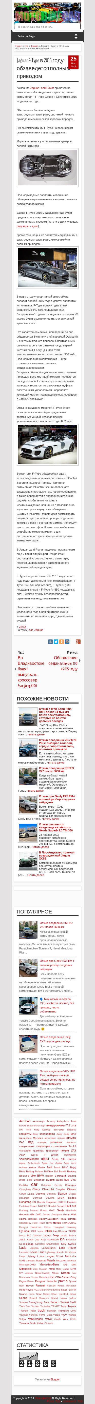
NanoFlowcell (42, 1273)
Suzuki (64, 1302)
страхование (59, 1146)
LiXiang (31, 1256)
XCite (73, 1319)
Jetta (22, 1239)
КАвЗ (36, 1129)
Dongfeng (25, 1201)
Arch (73, 1163)
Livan (22, 1256)
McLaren (61, 1260)
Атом (73, 1121)
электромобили (29, 1158)
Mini (73, 1264)
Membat (71, 1260)
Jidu (37, 1239)
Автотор (51, 1121)
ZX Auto (48, 1323)
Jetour (72, 1235)
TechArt (35, 1306)
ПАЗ (21, 1142)
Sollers (72, 1298)
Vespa (56, 1315)
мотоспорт (50, 1138)
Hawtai (72, 1218)
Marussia (30, 1260)
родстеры (23, 226)
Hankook (32, 1219)
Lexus (33, 1252)
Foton (43, 1210)
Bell (56, 1171)
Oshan (65, 1277)
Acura (55, 1159)
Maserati (41, 1260)
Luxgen (50, 1256)
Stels (46, 1302)
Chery (36, 1189)
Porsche (52, 1281)
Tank (22, 1306)
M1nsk (59, 1256)
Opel (51, 1277)
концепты (25, 1133)
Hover (47, 1227)
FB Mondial (50, 1206)
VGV (64, 1314)
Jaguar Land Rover (42, 87)
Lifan (41, 1252)
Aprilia (58, 1163)
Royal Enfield (53, 1290)
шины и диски (44, 1154)
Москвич (38, 1138)
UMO (73, 1311)
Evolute (71, 1202)
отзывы (71, 1137)
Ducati (41, 1202)
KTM (63, 1243)
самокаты (71, 1142)
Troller (32, 1311)
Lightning (50, 1252)
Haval (63, 1218)
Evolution (24, 1206)
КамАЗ (46, 1129)
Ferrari (60, 1206)
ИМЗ (28, 1129)
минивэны (25, 1138)
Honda (57, 1222)
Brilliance (39, 1179)
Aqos (66, 1163)
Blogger (55, 1379)
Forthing (23, 1210)
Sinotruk (63, 1294)
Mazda (51, 1260)
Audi (49, 1167)
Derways (37, 1198)
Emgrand (51, 1202)
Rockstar (71, 1285)
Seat (39, 1294)
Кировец (71, 1129)
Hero (34, 1223)
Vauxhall (23, 1315)
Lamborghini (49, 1247)
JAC (29, 1235)
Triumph (23, 1311)
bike (33, 1175)
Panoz (30, 1281)
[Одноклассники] (61, 641)
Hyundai (24, 1231)
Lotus (40, 1256)
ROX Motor (40, 1290)
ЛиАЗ (59, 1134)
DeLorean (24, 1198)
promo (62, 1281)
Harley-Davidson (48, 1218)
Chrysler (60, 1189)
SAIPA (72, 1289)
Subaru (54, 1302)
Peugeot (40, 1281)
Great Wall (69, 1214)
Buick (59, 1179)
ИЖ (21, 1129)
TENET (55, 1306)
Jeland (63, 1235)
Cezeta (58, 1185)
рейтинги (56, 1142)
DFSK (61, 1197)
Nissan (65, 1272)
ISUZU (72, 1231)
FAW (40, 1206)
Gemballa (71, 1210)
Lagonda (34, 1248)
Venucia (33, 1315)
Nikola (55, 1273)
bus (66, 1179)
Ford (73, 1205)
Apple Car (47, 1163)
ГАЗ (67, 1125)
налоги (61, 1138)
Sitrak (73, 1294)
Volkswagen (35, 1318)
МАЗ (73, 1134)
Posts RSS (53, 1401)
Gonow (46, 1214)
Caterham (46, 1185)
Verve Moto (45, 1315)
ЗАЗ (73, 1125)
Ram (21, 1285)
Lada (22, 1248)
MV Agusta (26, 1273)
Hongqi (23, 1227)
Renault (40, 1285)
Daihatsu (51, 1194)
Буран (30, 1125)
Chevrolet (48, 1189)
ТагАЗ (72, 1146)
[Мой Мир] (67, 641)
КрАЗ (35, 1134)
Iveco (22, 1235)
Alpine (22, 1163)
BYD (73, 1179)
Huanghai (59, 1227)
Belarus (39, 1171)
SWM (73, 1302)
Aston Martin (37, 1167)
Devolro (50, 1198)
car (31, 629)
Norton (34, 1277)
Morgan (43, 1269)
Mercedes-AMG (27, 1264)
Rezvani (51, 1285)
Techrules (45, 1306)
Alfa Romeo (68, 1159)
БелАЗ (22, 1125)
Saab (64, 1289)
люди (66, 1134)
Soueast (23, 1302)
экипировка (70, 1155)
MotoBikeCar (43, 1398)
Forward (34, 1210)
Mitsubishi (25, 1268)
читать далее (36, 734)
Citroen (71, 1189)
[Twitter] (56, 641)
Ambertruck (34, 1163)
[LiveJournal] (72, 641)
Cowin (22, 1194)
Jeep (56, 1235)
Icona (40, 1231)
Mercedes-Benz (49, 1264)
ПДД (30, 1142)
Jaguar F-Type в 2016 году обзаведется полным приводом (43, 68)
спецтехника (26, 1146)
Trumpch (51, 1311)
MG (65, 1264)
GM (32, 1214)
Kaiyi (43, 1239)
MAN (22, 1260)
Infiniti (48, 1231)
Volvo (48, 1318)
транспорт (52, 1150)
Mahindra (70, 1256)
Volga (22, 1319)
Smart (54, 1298)
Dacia (30, 1193)
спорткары (43, 1146)
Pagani (22, 1281)
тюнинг (64, 1150)
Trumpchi (63, 1310)
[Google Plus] (78, 641)
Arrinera (23, 1167)
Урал (22, 1154)
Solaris (63, 1298)
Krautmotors (52, 1244)
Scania (23, 1294)
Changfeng (25, 1189)
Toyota (72, 1306)
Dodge (72, 1197)
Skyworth (44, 1298)
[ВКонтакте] (50, 641)
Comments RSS (73, 1401)
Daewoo (40, 1193)
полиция (41, 1142)
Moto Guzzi (62, 1269)
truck (41, 1310)
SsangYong (36, 1302)
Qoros (72, 1281)
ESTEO (62, 1202)
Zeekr (33, 1323)
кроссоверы (47, 1133)
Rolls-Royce (26, 1289)
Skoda (23, 1297)
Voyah (57, 1319)
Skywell (33, 1298)
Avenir (57, 1167)
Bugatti (50, 1179)
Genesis (24, 1214)
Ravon (30, 1285)
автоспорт (38, 1121)
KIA (62, 1239)
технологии (25, 1150)
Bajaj (73, 1167)
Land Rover (67, 1247)
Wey (65, 1319)
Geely (60, 1210)
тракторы (38, 1150)
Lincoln (60, 1252)
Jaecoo (37, 1235)
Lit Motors (70, 1252)
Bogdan (49, 1176)
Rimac (61, 1285)
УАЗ (73, 1150)
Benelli (62, 1171)
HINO (42, 1223)
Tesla (64, 1306)
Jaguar (38, 629)
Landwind (24, 1252)
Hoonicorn (36, 1227)
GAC (52, 1210)
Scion (31, 1294)
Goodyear (57, 1214)
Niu (74, 1273)
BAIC (65, 1167)
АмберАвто (63, 1121)
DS (34, 1202)
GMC (39, 1214)
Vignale (72, 1315)
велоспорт (39, 1125)
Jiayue (30, 1239)
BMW (40, 1175)
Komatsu (40, 1244)
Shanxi (46, 1294)
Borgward (60, 1175)
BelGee (48, 1171)
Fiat (67, 1205)
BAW (22, 1171)
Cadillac (23, 1185)
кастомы (59, 1129)
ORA (58, 1277)
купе (35, 226)
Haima (23, 1218)
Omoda (43, 1277)
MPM (73, 1269)
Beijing (30, 1171)
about (45, 1159)
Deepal (72, 1194)
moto (52, 1268)
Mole (35, 1269)
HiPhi (49, 1223)
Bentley (71, 1171)
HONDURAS (69, 1223)
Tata (28, 1306)
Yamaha (24, 1323)
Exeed (33, 1206)
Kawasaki (53, 1239)
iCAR (33, 1231)
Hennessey (25, 1223)
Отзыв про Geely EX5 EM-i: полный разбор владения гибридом (57, 965)
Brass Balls (25, 1180)
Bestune (24, 1175)
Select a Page (26, 36)
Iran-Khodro (60, 1231)
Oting (73, 1277)
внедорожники (55, 1125)
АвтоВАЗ (25, 1121)
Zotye (40, 1323)
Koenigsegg (26, 1243)
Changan (70, 1185)
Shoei (54, 1294)
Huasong (71, 1227)
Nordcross (24, 1277)
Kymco (72, 1243)
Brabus (72, 1175)
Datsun (62, 1193)
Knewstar (71, 1239)
